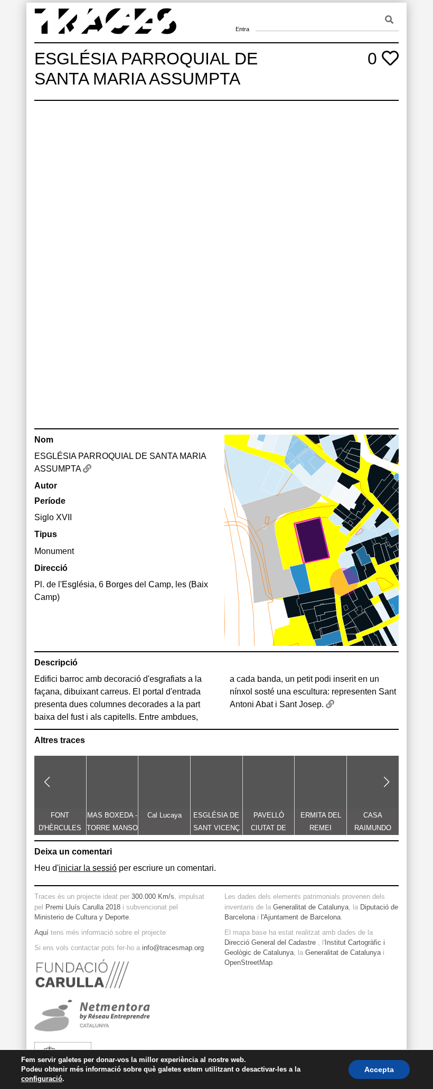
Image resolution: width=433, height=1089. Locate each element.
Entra (242, 16)
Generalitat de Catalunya (311, 907)
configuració (41, 1079)
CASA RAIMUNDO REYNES (372, 827)
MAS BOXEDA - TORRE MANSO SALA (112, 827)
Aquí (41, 932)
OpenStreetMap (248, 962)
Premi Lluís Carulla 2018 (82, 907)
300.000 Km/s (152, 896)
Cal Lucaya (164, 815)
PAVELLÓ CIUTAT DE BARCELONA (269, 827)
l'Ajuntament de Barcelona (301, 917)
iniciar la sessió (88, 867)
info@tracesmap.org (173, 948)
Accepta (379, 1069)
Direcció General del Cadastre (270, 942)
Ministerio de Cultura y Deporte (81, 917)
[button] (47, 782)
